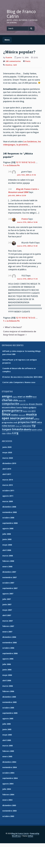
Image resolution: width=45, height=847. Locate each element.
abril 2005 (6, 740)
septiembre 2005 (10, 713)
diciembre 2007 (9, 572)
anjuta (14, 397)
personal (27, 418)
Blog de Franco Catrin (21, 14)
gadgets (32, 407)
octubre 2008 (8, 518)
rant (15, 65)
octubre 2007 (8, 583)
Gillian (30, 836)
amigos (7, 396)
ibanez (25, 411)
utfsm (39, 430)
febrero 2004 (8, 794)
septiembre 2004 (10, 778)
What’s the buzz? (13, 327)
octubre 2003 (8, 816)
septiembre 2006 (10, 653)
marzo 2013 (7, 485)
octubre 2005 (8, 708)
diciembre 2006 (9, 637)
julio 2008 (6, 534)
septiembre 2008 (10, 523)
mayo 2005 (7, 735)
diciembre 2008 (9, 507)
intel (29, 411)
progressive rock (9, 422)
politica (36, 419)
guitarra (16, 410)
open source (11, 418)
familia (19, 407)
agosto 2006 (7, 659)
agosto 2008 (7, 528)
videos (9, 433)
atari (20, 396)
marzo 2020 (7, 458)
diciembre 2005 (9, 697)
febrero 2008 (8, 561)
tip (34, 425)
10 (22, 162)
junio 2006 (6, 670)
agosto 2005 (7, 718)
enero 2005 (7, 756)
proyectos (24, 422)
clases (20, 400)
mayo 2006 (7, 675)
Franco (24, 219)
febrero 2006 (8, 691)
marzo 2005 (7, 746)
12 (17, 162)
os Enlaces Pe (13, 165)
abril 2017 (6, 474)
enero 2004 (7, 800)
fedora (25, 407)
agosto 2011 (7, 496)
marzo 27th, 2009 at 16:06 (27, 222)
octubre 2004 (8, 773)
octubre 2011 (8, 490)
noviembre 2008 (9, 512)
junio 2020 (6, 447)
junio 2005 (6, 729)
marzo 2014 (7, 480)
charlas (7, 400)
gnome (6, 410)
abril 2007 (6, 615)
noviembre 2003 (9, 811)
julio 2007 (6, 599)
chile (15, 400)
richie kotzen (8, 426)
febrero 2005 (8, 751)
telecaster (26, 426)
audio (29, 396)
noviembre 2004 (9, 767)
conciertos (24, 404)
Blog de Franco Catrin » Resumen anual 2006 (23, 190)
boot (34, 397)
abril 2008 (6, 550)
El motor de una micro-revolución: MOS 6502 (22, 377)
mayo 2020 (7, 452)
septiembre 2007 (10, 588)
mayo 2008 (7, 545)
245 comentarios (13, 61)
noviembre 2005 (9, 702)
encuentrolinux (9, 407)
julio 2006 (6, 664)
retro (39, 422)
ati (24, 397)
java (34, 411)
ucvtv (34, 430)
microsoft (22, 415)
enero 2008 (7, 566)
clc (24, 400)
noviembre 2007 (9, 577)
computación (10, 403)
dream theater (35, 404)
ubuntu (27, 429)
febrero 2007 (8, 626)
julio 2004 (6, 789)
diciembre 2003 (9, 805)
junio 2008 (6, 539)
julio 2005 (6, 724)
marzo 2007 (7, 621)
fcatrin (9, 57)
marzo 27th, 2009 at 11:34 (27, 279)
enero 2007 (7, 632)
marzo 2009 (7, 501)
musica (8, 65)
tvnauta (17, 429)
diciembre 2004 (9, 762)
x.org (15, 432)
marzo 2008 (7, 556)
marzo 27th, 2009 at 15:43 (27, 246)
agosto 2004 (7, 784)
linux (6, 414)
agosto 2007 (7, 594)
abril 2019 (6, 469)
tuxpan (6, 429)
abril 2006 (6, 680)
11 (20, 162)
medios (14, 415)
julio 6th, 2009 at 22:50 (17, 195)
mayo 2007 (7, 610)
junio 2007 (6, 604)
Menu (7, 40)
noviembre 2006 (9, 642)
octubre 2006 (8, 648)
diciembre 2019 (9, 463)
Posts (27, 61)
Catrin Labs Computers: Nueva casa (18, 382)
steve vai (18, 426)
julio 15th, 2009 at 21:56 (26, 175)
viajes (4, 433)
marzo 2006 (7, 686)
